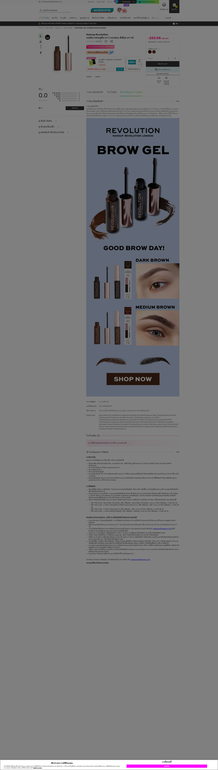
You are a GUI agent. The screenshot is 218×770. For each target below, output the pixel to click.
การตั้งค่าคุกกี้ (166, 762)
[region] (109, 765)
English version (37, 768)
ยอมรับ (166, 766)
